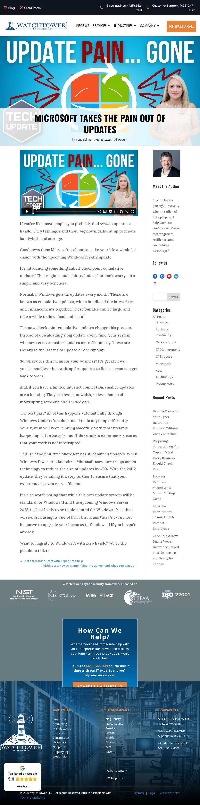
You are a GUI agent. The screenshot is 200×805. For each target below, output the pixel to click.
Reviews (82, 26)
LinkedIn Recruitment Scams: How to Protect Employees (164, 517)
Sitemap (139, 793)
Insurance (59, 733)
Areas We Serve (170, 793)
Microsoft (163, 364)
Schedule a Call (181, 26)
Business (162, 322)
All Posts (120, 139)
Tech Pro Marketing (32, 797)
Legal (152, 793)
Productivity (165, 384)
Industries (123, 26)
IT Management (168, 349)
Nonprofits (59, 747)
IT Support (164, 356)
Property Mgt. (61, 752)
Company (147, 26)
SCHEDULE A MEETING (100, 686)
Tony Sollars (83, 139)
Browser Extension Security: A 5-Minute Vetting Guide (164, 487)
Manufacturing (62, 728)
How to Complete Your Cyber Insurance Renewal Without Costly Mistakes (166, 422)
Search (173, 297)
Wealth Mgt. (60, 756)
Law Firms (59, 719)
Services (100, 26)
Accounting (60, 724)
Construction (61, 737)
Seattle (109, 737)
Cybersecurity (166, 342)
